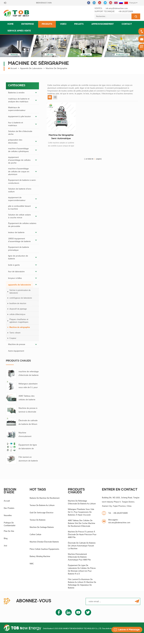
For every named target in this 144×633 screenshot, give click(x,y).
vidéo (63, 24)
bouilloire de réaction (17, 303)
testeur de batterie (16, 232)
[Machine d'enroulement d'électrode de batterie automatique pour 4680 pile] (11, 434)
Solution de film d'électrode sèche (20, 132)
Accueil (13, 68)
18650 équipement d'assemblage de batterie (19, 239)
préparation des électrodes (15, 141)
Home (10, 24)
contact (127, 24)
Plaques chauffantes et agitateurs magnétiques (18, 320)
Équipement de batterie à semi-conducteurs (22, 181)
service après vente (19, 31)
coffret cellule (35, 534)
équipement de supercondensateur (16, 198)
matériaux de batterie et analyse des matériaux (18, 100)
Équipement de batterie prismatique (18, 248)
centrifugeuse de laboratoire (20, 298)
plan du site (9, 531)
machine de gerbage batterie (42, 527)
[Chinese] (126, 3)
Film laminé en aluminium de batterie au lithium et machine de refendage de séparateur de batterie (28, 459)
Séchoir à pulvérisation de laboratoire (20, 291)
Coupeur (12, 338)
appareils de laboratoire (31, 68)
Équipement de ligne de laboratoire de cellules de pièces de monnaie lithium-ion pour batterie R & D (28, 447)
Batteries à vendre (16, 92)
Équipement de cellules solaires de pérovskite (22, 224)
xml (5, 546)
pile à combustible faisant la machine (19, 207)
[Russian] (121, 3)
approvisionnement (102, 24)
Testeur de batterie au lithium (42, 505)
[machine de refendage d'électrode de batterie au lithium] (11, 373)
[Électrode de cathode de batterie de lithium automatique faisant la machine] (11, 422)
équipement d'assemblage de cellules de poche (19, 160)
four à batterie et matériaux (15, 123)
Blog (5, 538)
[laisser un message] (127, 629)
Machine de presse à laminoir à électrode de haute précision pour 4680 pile (28, 410)
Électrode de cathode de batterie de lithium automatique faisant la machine (28, 422)
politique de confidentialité (9, 524)
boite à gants (14, 265)
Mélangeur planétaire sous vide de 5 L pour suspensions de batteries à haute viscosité (28, 386)
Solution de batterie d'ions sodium (19, 190)
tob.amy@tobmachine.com (117, 8)
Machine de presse (16, 344)
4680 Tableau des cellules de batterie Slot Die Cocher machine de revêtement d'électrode (27, 398)
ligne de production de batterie (18, 257)
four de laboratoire (16, 271)
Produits (47, 24)
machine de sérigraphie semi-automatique (61, 137)
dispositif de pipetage (18, 309)
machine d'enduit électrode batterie (44, 542)
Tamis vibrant (14, 333)
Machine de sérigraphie (56, 68)
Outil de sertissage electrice (41, 513)
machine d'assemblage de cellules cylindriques (18, 149)
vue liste (55, 97)
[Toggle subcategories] (36, 92)
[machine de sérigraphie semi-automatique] (61, 117)
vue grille (50, 97)
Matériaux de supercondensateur (16, 108)
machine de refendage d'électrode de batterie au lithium (29, 373)
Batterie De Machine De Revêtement (44, 498)
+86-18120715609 (125, 11)
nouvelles (8, 515)
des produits (9, 508)
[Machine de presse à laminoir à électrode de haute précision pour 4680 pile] (11, 410)
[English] (116, 3)
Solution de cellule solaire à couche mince (19, 216)
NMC (32, 564)
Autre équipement (16, 351)
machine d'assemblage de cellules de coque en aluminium (18, 171)
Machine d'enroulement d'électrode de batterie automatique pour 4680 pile (29, 434)
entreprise (27, 24)
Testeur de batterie (37, 520)
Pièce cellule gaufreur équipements (44, 549)
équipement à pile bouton (19, 116)
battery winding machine (40, 556)
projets (79, 24)
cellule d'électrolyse (17, 314)
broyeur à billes (15, 278)
